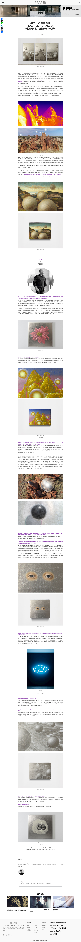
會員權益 (44, 925)
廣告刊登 (35, 932)
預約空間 (29, 930)
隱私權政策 (36, 929)
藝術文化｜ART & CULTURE (40, 31)
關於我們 (29, 925)
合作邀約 (35, 925)
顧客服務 (44, 927)
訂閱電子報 (36, 930)
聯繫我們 (29, 927)
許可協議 (35, 927)
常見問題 (29, 929)
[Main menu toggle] (3, 2)
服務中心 (44, 929)
